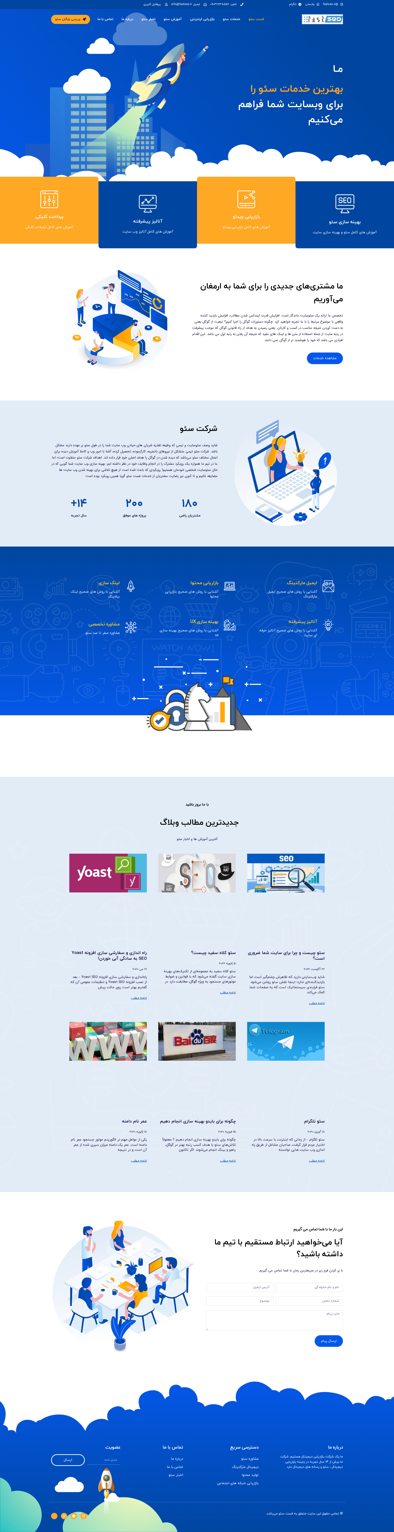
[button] (70, 19)
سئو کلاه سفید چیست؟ (213, 953)
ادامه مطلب (317, 1003)
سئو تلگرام (314, 1121)
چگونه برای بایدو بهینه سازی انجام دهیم (198, 1121)
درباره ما (127, 19)
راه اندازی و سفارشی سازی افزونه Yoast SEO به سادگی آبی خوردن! (109, 956)
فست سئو (256, 19)
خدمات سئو (231, 19)
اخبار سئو (148, 19)
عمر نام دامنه (134, 1121)
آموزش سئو (173, 19)
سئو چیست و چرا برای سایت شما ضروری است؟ (286, 956)
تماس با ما (105, 19)
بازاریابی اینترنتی (202, 19)
